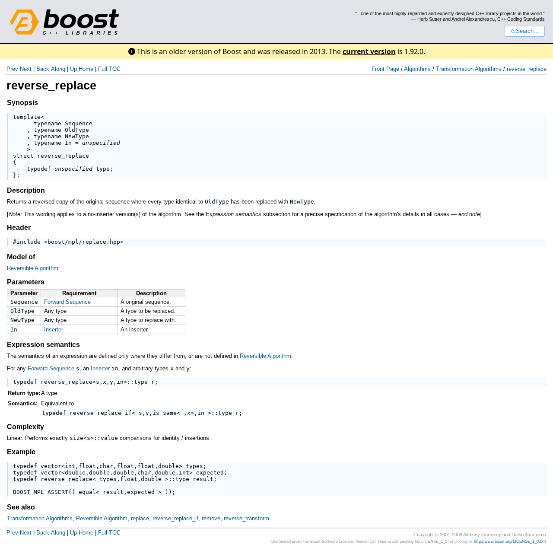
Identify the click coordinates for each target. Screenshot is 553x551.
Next (26, 69)
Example (21, 451)
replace (140, 518)
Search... (527, 31)
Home (86, 69)
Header (19, 227)
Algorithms (417, 69)
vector (51, 466)
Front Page (385, 69)
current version (369, 51)
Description (26, 190)
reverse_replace (527, 69)
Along (58, 69)
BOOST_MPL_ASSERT (40, 492)
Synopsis (22, 102)
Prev (12, 69)
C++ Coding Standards (521, 19)
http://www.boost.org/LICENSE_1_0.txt (509, 541)
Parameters (25, 282)
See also (21, 507)
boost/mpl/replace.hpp (84, 242)
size (76, 438)
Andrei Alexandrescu (473, 19)
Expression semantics (43, 344)
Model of (21, 257)
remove (211, 518)
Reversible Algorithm (32, 268)
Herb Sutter (429, 19)
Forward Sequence (67, 302)
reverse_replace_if (101, 413)
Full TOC (109, 69)
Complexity (25, 426)
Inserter (53, 329)
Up (73, 69)
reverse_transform (246, 518)
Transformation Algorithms (469, 69)
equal (87, 492)
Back (42, 69)
